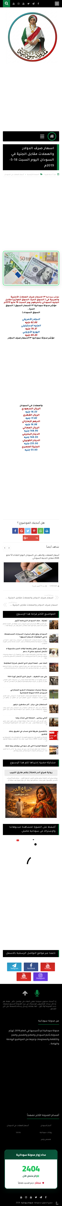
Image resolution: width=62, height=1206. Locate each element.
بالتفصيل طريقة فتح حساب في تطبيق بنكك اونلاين (28, 733)
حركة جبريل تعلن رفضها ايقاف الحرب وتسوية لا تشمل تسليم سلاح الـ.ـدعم (26, 650)
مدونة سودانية (27, 1203)
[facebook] (46, 1197)
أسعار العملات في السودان (14, 175)
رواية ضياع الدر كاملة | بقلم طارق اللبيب (31, 773)
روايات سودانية (46, 1133)
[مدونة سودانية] (32, 37)
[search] (6, 3)
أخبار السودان (46, 1126)
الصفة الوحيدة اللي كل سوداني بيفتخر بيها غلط (26, 746)
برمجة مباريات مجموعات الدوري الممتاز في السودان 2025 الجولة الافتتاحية (28, 691)
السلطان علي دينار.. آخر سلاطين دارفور (30, 705)
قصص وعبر (46, 1140)
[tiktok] (16, 1197)
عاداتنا (18, 1133)
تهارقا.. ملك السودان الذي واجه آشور (31, 621)
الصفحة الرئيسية (33, 175)
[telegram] (41, 1197)
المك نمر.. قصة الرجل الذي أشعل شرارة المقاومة (25, 663)
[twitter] (36, 1197)
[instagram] (26, 1197)
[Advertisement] (31, 97)
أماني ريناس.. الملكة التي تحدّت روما (31, 718)
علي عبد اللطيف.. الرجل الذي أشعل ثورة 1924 (27, 677)
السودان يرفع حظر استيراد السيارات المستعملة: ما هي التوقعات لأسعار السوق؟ (25, 635)
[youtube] (31, 1197)
